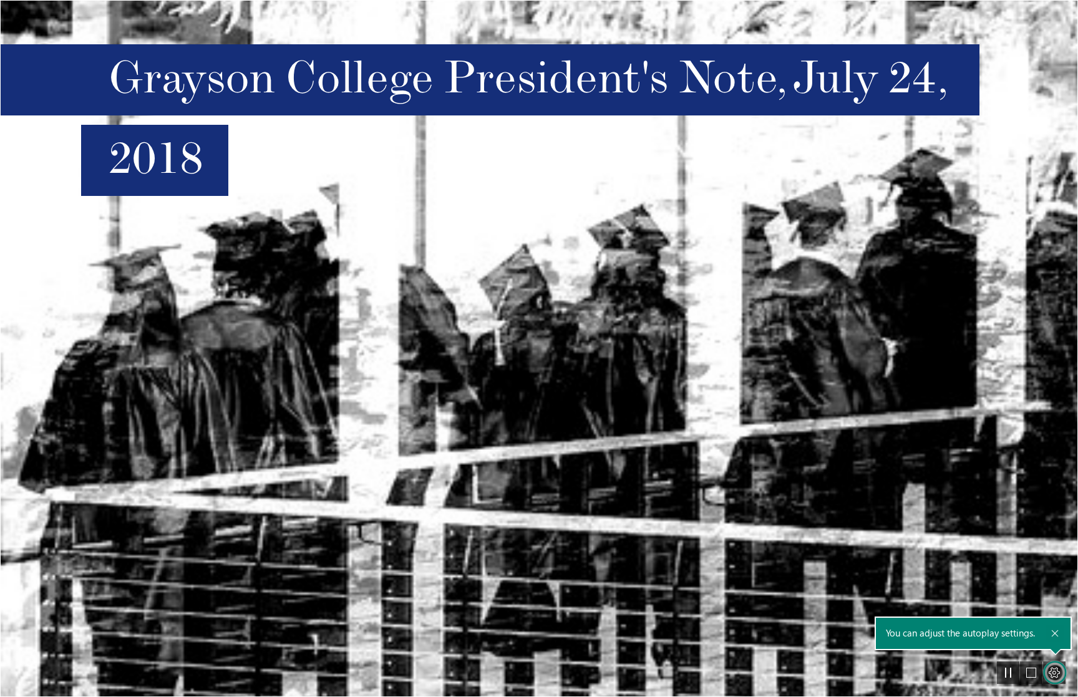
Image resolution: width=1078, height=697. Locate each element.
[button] (1008, 672)
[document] (539, 348)
